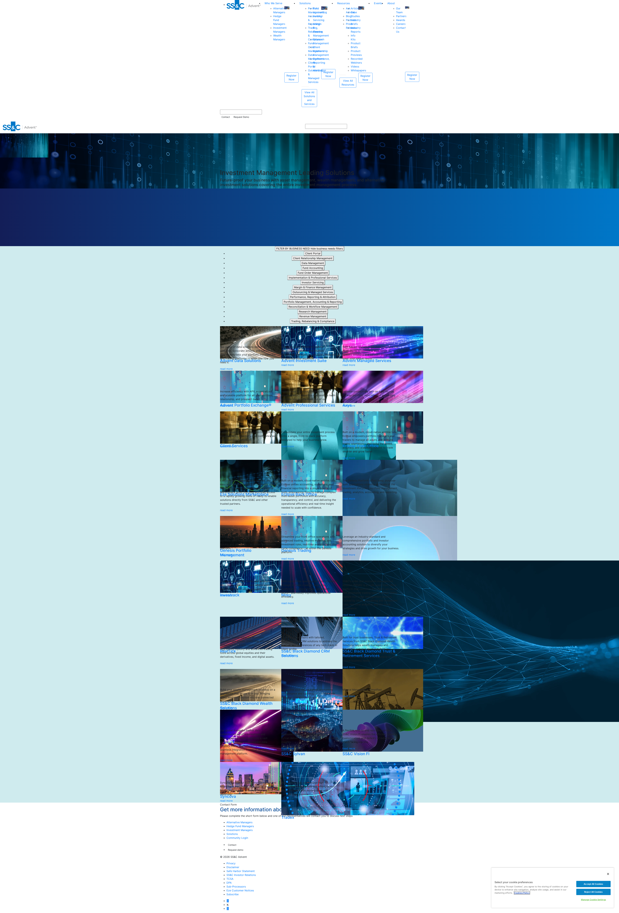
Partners (401, 16)
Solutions (305, 3)
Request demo (235, 849)
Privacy (231, 863)
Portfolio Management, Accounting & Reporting (313, 301)
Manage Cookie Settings (593, 899)
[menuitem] (244, 53)
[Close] (608, 873)
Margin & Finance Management (313, 287)
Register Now (291, 77)
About (391, 3)
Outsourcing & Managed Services (313, 292)
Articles (355, 8)
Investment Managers (239, 830)
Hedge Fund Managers (240, 826)
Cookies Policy (522, 893)
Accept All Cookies (593, 884)
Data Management (313, 263)
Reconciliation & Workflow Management (313, 306)
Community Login (237, 837)
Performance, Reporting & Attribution (312, 297)
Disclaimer (232, 867)
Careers (401, 24)
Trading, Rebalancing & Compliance (312, 321)
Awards (400, 20)
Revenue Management (312, 316)
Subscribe (232, 894)
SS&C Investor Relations (241, 875)
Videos (355, 66)
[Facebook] (227, 900)
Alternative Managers (239, 822)
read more (226, 368)
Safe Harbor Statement (240, 871)
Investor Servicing (313, 282)
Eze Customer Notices (240, 890)
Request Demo (241, 117)
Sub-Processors (236, 886)
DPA (229, 882)
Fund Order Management (313, 272)
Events (378, 3)
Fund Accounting (313, 268)
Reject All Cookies (593, 892)
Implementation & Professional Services (313, 277)
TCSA (229, 878)
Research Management (313, 311)
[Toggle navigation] (614, 126)
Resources (343, 3)
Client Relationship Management (312, 258)
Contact (225, 117)
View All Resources (348, 82)
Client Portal (312, 253)
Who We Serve (273, 3)
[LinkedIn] (227, 908)
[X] (227, 904)
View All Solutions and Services (309, 98)
